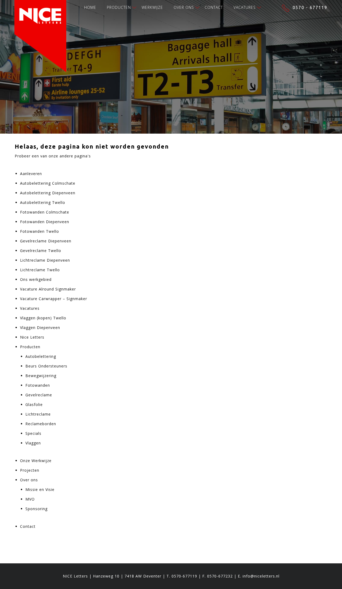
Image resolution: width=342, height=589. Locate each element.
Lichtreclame (38, 414)
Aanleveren (31, 173)
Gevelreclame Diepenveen (45, 240)
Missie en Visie (40, 489)
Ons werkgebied (36, 279)
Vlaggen (33, 442)
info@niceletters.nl (261, 576)
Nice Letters (32, 337)
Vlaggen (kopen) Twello (43, 317)
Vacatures (245, 7)
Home (90, 7)
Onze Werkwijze (36, 460)
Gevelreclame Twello (40, 250)
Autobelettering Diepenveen (47, 192)
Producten (119, 7)
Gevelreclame (38, 394)
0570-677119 (184, 576)
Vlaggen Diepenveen (40, 327)
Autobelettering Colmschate (47, 183)
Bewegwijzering (40, 375)
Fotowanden (37, 385)
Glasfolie (34, 404)
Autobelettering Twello (42, 202)
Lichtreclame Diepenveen (45, 260)
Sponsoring (36, 508)
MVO (30, 499)
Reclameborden (40, 423)
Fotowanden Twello (39, 231)
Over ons (184, 7)
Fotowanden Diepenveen (44, 221)
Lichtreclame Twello (40, 269)
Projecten (29, 470)
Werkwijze (152, 7)
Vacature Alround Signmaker (48, 289)
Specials (33, 433)
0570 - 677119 (310, 7)
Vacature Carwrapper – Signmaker (53, 298)
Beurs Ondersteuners (46, 366)
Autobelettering (40, 356)
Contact (214, 7)
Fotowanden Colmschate (44, 212)
